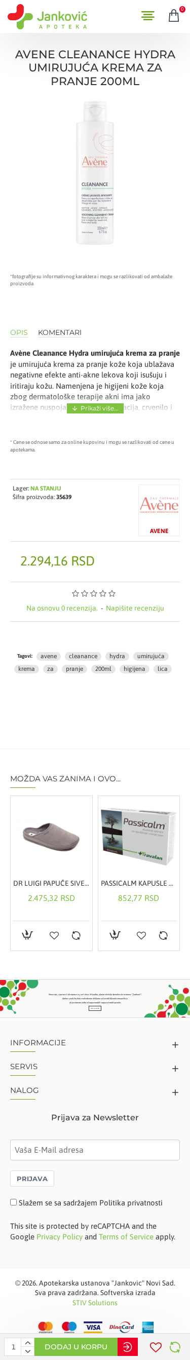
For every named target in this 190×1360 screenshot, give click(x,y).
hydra (117, 656)
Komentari (60, 332)
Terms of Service (126, 1236)
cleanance (83, 656)
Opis (19, 332)
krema (26, 668)
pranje (74, 668)
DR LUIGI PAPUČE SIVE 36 (51, 883)
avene (49, 656)
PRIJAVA (32, 1179)
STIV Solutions (95, 1303)
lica (163, 668)
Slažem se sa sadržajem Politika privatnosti (91, 1202)
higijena (134, 668)
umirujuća (151, 656)
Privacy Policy (59, 1236)
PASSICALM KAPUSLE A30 (139, 883)
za (50, 668)
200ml (103, 668)
